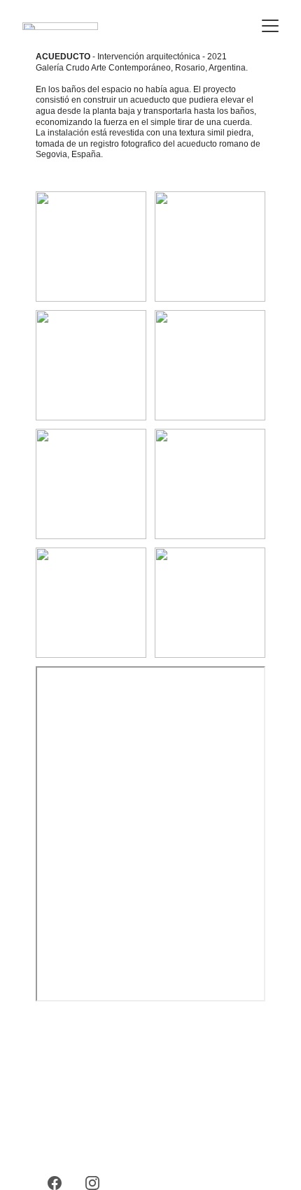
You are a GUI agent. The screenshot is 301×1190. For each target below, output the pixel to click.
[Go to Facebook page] (55, 1183)
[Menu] (270, 26)
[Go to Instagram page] (92, 1183)
